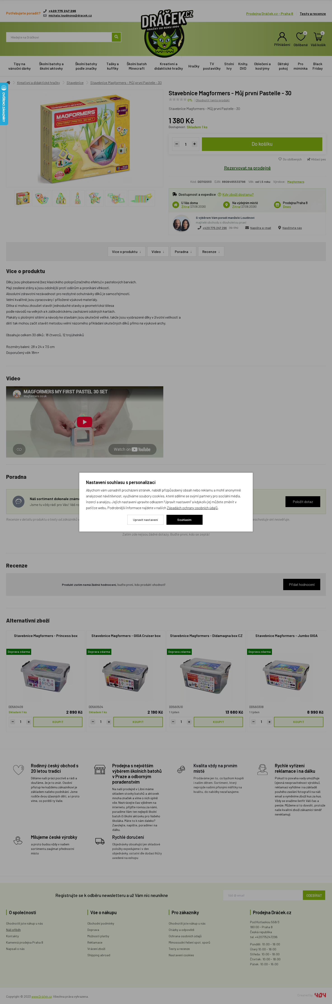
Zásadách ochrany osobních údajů (192, 508)
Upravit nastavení (145, 520)
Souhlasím (184, 520)
